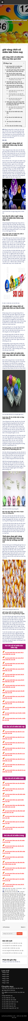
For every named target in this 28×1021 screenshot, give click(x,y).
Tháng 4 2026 (5, 976)
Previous (7, 927)
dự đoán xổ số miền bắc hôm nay (13, 906)
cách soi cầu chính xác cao (11, 890)
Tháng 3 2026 (5, 978)
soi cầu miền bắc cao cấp (8, 997)
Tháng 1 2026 (5, 982)
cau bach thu (13, 895)
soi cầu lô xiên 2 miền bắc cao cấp (11, 948)
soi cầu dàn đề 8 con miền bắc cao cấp (12, 953)
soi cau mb (15, 916)
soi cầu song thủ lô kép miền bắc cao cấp (12, 950)
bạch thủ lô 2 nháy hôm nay (9, 894)
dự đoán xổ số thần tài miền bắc (13, 907)
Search (20, 933)
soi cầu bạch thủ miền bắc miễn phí (15, 914)
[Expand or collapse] (24, 63)
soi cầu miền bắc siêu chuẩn (9, 999)
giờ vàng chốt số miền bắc (10, 891)
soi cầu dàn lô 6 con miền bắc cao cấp (12, 945)
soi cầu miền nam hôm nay (9, 1004)
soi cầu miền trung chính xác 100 (10, 1008)
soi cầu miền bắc (11, 918)
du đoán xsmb (6, 909)
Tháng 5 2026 (5, 974)
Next (22, 927)
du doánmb (21, 899)
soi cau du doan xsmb (7, 915)
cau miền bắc (15, 897)
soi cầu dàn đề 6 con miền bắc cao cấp (12, 943)
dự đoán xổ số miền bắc (8, 903)
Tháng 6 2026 (5, 972)
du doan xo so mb (15, 898)
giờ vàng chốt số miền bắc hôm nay (13, 911)
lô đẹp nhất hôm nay (7, 995)
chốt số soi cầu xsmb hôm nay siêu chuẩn (12, 988)
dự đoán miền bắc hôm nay (17, 902)
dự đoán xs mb (21, 908)
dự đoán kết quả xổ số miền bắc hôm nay (12, 900)
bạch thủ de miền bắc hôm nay (15, 893)
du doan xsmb (14, 899)
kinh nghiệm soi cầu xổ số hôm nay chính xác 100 (13, 993)
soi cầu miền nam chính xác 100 (10, 1002)
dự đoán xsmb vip (17, 910)
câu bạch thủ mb (6, 897)
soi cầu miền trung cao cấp (9, 1006)
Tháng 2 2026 (5, 980)
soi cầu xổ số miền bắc (13, 919)
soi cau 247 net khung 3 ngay (12, 913)
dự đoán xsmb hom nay (16, 909)
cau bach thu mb (21, 895)
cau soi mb (7, 898)
